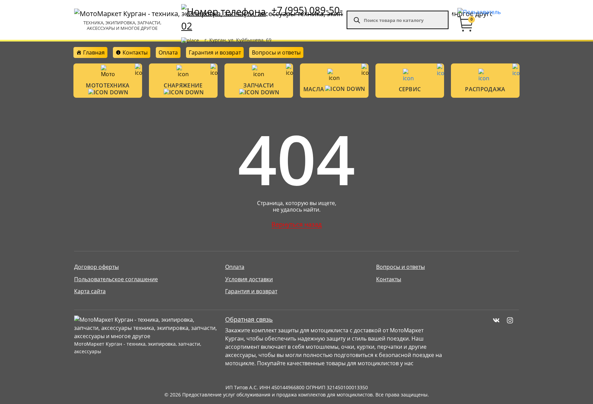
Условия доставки (249, 279)
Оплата (168, 52)
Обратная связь (249, 319)
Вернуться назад (296, 224)
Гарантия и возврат (215, 52)
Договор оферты (96, 267)
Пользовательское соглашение (116, 279)
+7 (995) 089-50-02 (262, 17)
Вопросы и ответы (276, 52)
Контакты (388, 279)
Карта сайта (90, 291)
